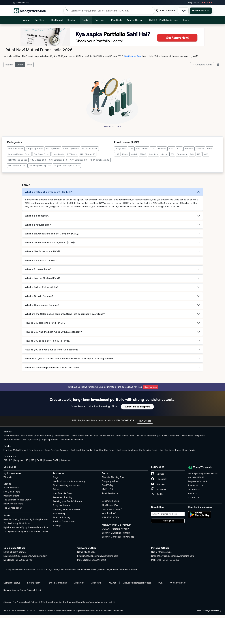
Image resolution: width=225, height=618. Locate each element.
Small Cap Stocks (12, 439)
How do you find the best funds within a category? (53, 331)
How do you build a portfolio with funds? (47, 340)
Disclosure (96, 583)
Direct (20, 64)
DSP (153, 148)
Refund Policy (34, 583)
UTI (199, 154)
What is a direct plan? (37, 215)
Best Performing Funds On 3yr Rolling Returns (26, 519)
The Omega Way (110, 505)
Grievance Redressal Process (137, 583)
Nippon (164, 154)
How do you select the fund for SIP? (45, 322)
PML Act (112, 583)
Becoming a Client (111, 501)
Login (183, 10)
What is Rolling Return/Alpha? (41, 287)
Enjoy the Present (61, 505)
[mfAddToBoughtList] (218, 64)
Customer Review (110, 517)
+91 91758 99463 (170, 560)
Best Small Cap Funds (81, 450)
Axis (131, 148)
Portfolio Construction (64, 521)
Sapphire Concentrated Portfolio (118, 537)
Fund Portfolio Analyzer (56, 450)
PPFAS (143, 154)
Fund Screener (36, 450)
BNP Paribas (142, 148)
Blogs (55, 477)
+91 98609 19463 (97, 560)
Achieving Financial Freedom (66, 509)
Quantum (153, 154)
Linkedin (160, 474)
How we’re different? (112, 509)
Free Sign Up (167, 520)
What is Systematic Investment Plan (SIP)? (48, 191)
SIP (5, 460)
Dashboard (57, 20)
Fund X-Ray (108, 485)
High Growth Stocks (104, 435)
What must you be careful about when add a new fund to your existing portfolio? (70, 358)
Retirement (66, 460)
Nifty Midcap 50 (87, 154)
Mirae (125, 154)
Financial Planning (61, 517)
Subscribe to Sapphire (137, 406)
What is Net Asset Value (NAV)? (42, 251)
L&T (117, 154)
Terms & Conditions (57, 583)
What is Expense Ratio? (38, 269)
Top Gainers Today (125, 435)
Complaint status (12, 583)
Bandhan (189, 148)
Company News (61, 435)
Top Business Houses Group (17, 499)
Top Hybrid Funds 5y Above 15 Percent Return (26, 531)
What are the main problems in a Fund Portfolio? (52, 367)
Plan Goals (116, 20)
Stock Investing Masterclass (66, 485)
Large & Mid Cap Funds (19, 154)
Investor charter (178, 583)
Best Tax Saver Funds (170, 450)
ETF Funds (72, 154)
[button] (164, 20)
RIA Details (145, 420)
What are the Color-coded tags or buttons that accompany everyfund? (65, 313)
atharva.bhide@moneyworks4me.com (175, 556)
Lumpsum (18, 460)
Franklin (162, 148)
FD (10, 460)
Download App (22, 2)
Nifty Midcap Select (17, 160)
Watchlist (8, 477)
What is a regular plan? (38, 224)
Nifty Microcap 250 (17, 165)
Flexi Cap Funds (15, 148)
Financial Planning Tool (113, 477)
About (26, 20)
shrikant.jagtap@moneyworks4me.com (28, 556)
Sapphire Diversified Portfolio (116, 533)
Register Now (150, 387)
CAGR (39, 460)
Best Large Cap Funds (127, 450)
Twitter (160, 494)
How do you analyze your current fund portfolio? (52, 349)
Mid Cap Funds (53, 148)
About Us (192, 493)
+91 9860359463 (197, 477)
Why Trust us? (109, 513)
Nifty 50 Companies (146, 435)
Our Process (194, 489)
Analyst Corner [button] (134, 20)
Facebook (161, 479)
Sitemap (57, 525)
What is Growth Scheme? (39, 296)
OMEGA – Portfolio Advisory (115, 529)
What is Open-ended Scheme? (42, 305)
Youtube (160, 484)
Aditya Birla (121, 148)
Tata (192, 154)
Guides (56, 489)
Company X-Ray (110, 481)
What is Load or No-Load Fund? (42, 278)
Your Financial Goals (62, 493)
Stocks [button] (71, 20)
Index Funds (58, 154)
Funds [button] (85, 20)
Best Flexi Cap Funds (104, 450)
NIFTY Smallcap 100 (99, 160)
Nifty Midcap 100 (38, 160)
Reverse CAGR (51, 460)
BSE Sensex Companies (193, 435)
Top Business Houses (81, 435)
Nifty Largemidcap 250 (40, 165)
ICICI (179, 148)
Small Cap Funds (71, 148)
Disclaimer (79, 583)
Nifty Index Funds (149, 450)
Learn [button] (186, 20)
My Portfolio (108, 489)
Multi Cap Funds (89, 148)
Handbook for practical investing (69, 481)
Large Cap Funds (34, 148)
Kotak (209, 148)
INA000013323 (125, 420)
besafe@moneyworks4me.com (203, 473)
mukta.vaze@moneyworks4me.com (100, 556)
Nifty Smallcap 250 (58, 160)
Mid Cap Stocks (30, 439)
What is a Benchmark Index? (41, 260)
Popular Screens (43, 435)
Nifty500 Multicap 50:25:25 (66, 165)
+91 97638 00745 (23, 560)
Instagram (161, 489)
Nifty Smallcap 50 (78, 160)
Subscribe (207, 2)
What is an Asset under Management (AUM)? (50, 242)
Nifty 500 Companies (169, 435)
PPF (32, 460)
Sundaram (182, 154)
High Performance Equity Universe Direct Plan (26, 527)
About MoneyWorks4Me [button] (208, 610)
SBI (172, 154)
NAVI (206, 154)
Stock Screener (11, 435)
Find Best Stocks (12, 492)
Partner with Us (195, 485)
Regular (9, 64)
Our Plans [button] (39, 20)
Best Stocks (27, 435)
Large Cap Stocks (49, 439)
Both (29, 64)
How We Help (59, 513)
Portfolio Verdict (110, 493)
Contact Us (193, 497)
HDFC (171, 148)
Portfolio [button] (99, 20)
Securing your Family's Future (67, 501)
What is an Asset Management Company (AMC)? (52, 233)
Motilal (134, 154)
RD (27, 460)
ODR (160, 583)
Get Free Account (200, 10)
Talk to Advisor (168, 10)
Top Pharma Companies (71, 439)
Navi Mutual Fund (133, 56)
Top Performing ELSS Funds (17, 523)
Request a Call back (197, 481)
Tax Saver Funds (41, 154)
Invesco (200, 148)
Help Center (193, 2)
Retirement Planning (62, 497)
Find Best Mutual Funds (15, 450)
